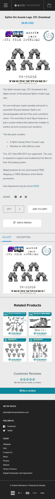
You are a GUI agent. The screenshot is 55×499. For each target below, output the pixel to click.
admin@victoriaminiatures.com (16, 412)
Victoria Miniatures (19, 485)
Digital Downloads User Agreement (17, 473)
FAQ (5, 448)
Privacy (6, 461)
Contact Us (7, 452)
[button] (22, 223)
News (5, 457)
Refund (6, 465)
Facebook (11, 426)
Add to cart (40, 209)
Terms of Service (10, 469)
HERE (36, 186)
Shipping (7, 444)
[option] (27, 56)
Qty (9, 209)
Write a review (28, 390)
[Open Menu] (5, 5)
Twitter (10, 431)
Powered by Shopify (37, 485)
